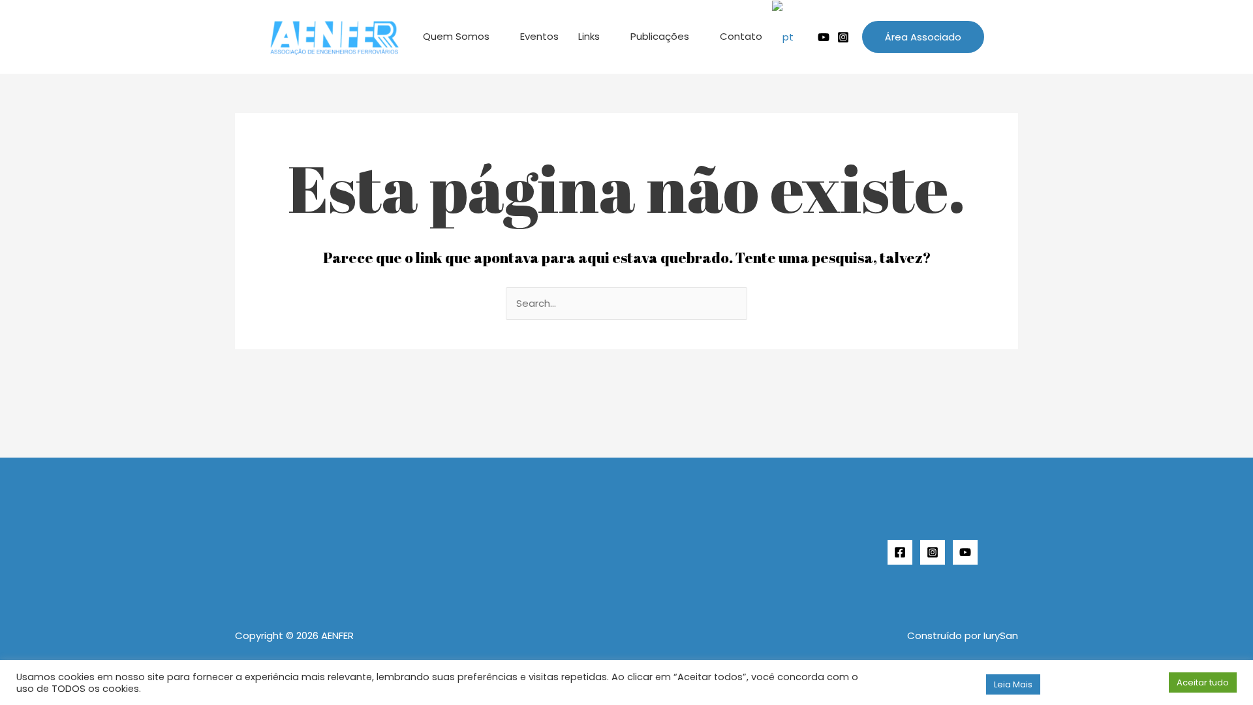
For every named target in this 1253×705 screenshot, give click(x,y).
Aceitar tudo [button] (1203, 682)
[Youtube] (823, 37)
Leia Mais (1013, 684)
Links (589, 36)
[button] (923, 37)
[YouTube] (965, 552)
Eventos (539, 36)
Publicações (659, 36)
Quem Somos (456, 36)
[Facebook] (900, 552)
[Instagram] (843, 37)
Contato (741, 36)
